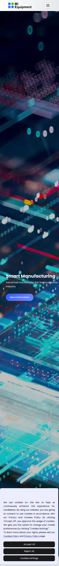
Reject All (29, 551)
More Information (19, 297)
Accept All (29, 544)
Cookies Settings (29, 558)
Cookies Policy (11, 536)
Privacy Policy (31, 536)
